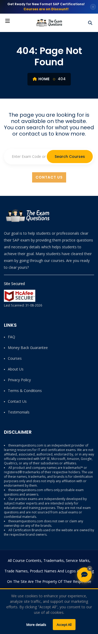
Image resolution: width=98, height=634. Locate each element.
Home (43, 79)
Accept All (64, 624)
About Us (16, 369)
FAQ (11, 336)
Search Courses (70, 156)
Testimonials (19, 412)
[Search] (90, 23)
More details (36, 624)
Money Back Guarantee (28, 347)
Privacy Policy (19, 379)
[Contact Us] (84, 574)
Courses (15, 358)
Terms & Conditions (25, 390)
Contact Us (49, 177)
